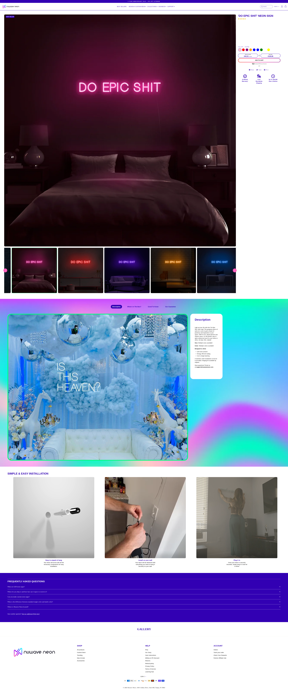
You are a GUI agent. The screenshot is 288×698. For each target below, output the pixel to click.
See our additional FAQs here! (31, 614)
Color (243, 46)
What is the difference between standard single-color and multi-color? (30, 602)
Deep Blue (254, 49)
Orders (216, 650)
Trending (79, 655)
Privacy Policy (149, 666)
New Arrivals (81, 658)
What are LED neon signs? (16, 587)
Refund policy (149, 663)
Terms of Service (150, 669)
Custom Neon (81, 652)
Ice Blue (257, 49)
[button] (242, 19)
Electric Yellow (268, 49)
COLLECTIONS (151, 6)
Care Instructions (150, 655)
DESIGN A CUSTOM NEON (137, 6)
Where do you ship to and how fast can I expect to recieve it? (27, 592)
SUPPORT (170, 6)
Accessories (81, 661)
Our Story (148, 652)
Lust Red (243, 49)
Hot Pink (239, 49)
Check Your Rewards (220, 655)
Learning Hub (149, 672)
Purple (246, 49)
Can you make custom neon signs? (19, 597)
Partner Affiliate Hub (220, 658)
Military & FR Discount (152, 658)
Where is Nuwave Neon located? (18, 607)
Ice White (264, 49)
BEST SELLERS (122, 6)
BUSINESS (162, 6)
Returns (147, 661)
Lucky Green (261, 49)
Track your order (219, 652)
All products (80, 650)
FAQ (146, 650)
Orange (250, 49)
